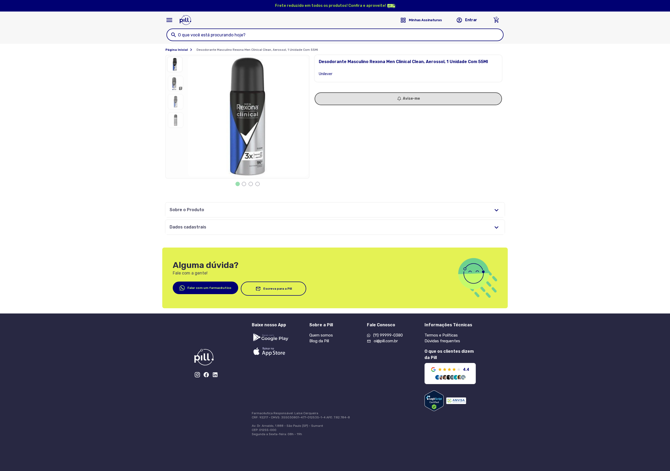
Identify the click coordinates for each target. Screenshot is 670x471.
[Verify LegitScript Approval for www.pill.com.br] (434, 400)
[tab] (238, 184)
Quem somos (321, 335)
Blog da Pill (319, 341)
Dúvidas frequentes (442, 341)
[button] (176, 66)
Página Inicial (176, 50)
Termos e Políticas (441, 335)
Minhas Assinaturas (425, 20)
